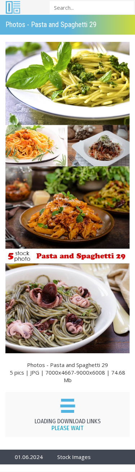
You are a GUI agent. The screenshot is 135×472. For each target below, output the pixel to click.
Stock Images (74, 456)
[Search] (126, 7)
